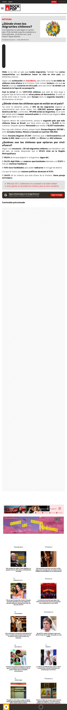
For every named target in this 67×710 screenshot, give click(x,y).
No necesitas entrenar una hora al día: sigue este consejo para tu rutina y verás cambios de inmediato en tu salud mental (49, 570)
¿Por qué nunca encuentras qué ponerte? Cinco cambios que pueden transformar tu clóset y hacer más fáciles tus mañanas (18, 636)
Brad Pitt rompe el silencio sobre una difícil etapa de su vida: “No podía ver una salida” (49, 635)
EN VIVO (5, 1)
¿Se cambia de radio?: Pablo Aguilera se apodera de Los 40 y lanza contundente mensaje (18, 570)
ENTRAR (54, 1)
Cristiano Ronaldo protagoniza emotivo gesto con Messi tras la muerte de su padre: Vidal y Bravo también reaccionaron (18, 669)
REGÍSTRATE (62, 2)
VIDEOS (10, 1)
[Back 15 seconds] (37, 707)
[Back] (32, 707)
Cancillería (31, 81)
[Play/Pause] (41, 707)
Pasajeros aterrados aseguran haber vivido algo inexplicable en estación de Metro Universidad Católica (18, 701)
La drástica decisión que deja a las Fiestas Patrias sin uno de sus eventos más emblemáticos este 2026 (48, 601)
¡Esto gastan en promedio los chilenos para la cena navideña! (33, 186)
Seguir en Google (56, 195)
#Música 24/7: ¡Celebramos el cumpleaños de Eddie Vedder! (32, 184)
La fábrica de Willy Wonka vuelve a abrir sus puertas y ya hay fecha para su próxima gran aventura (48, 668)
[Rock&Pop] (12, 8)
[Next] (49, 707)
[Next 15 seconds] (45, 707)
